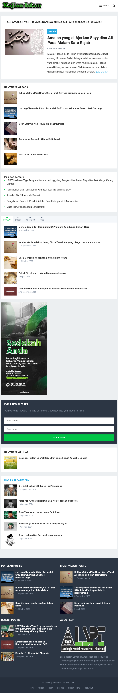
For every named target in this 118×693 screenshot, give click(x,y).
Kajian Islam (54, 682)
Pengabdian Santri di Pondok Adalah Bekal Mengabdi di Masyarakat (42, 201)
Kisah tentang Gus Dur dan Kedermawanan (40, 535)
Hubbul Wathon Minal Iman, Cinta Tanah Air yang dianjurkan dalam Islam (54, 93)
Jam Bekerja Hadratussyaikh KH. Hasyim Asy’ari (42, 523)
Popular (7, 220)
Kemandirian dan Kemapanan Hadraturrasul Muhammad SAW (38, 189)
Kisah (50, 688)
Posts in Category (16, 480)
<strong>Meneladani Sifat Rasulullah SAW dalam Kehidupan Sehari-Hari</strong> (60, 108)
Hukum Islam (74, 688)
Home (31, 688)
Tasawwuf (88, 688)
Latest (18, 220)
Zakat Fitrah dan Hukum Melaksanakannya (42, 273)
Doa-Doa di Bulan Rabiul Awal (33, 154)
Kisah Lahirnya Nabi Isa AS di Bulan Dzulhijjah (41, 124)
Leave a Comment (57, 48)
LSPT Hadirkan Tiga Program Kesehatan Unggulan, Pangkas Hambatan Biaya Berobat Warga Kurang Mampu (36, 629)
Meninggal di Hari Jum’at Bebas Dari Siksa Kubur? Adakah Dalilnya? (52, 458)
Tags (42, 220)
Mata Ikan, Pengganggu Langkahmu (25, 206)
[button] (104, 5)
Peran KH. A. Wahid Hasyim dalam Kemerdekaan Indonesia (48, 501)
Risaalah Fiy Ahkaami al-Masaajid (23, 195)
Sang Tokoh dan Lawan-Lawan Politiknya (39, 512)
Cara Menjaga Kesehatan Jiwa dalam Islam (42, 257)
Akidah (52, 31)
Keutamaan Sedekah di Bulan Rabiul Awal (39, 139)
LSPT (73, 682)
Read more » (101, 72)
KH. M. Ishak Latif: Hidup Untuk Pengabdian (40, 486)
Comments (30, 220)
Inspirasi (60, 688)
